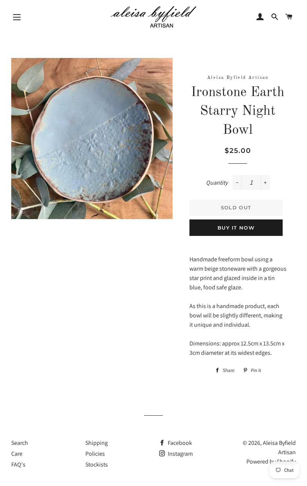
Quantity (217, 183)
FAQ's (18, 464)
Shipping (96, 443)
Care (16, 454)
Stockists (96, 464)
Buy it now (236, 228)
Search (19, 443)
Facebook (179, 443)
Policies (95, 454)
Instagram (180, 454)
